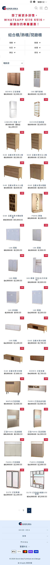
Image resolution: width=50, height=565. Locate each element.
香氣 (36, 52)
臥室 (11, 48)
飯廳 (36, 43)
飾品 (11, 52)
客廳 (11, 43)
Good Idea (24, 530)
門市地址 (24, 542)
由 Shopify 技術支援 (25, 563)
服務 (24, 536)
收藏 (36, 48)
